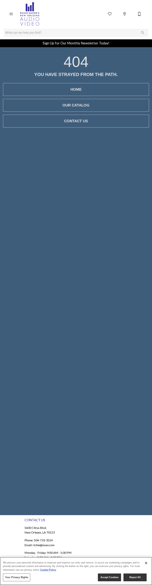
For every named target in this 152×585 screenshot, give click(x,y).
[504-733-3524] (139, 13)
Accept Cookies (109, 577)
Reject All (135, 577)
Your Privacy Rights (16, 577)
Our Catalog (76, 105)
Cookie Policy (48, 569)
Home (76, 89)
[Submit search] (143, 32)
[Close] (146, 563)
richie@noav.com (43, 545)
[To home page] (29, 14)
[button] (11, 13)
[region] (76, 571)
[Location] (124, 13)
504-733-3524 (43, 540)
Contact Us (76, 121)
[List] (109, 13)
